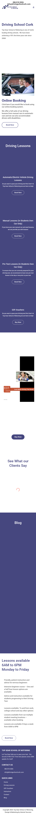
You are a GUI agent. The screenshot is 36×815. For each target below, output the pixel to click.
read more (18, 558)
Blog (5, 798)
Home (6, 782)
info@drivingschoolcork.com (14, 772)
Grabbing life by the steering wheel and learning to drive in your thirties (18, 616)
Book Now (10, 125)
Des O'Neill (14, 547)
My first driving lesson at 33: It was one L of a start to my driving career (18, 542)
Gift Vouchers (18, 310)
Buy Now (18, 322)
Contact (6, 794)
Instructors (7, 791)
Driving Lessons (9, 785)
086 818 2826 (8, 769)
